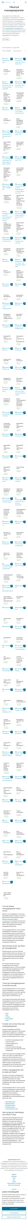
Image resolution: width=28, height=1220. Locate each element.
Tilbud (14, 1178)
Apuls (7, 1015)
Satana (7, 1020)
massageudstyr (5, 35)
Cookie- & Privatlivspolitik (14, 1185)
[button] (25, 2)
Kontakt (14, 1181)
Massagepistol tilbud (10, 1105)
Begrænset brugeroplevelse (14, 1217)
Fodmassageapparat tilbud (12, 1108)
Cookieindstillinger (14, 1212)
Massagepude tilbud (10, 1107)
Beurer (7, 1013)
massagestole (18, 28)
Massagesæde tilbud (10, 1101)
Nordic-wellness (9, 1018)
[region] (14, 1205)
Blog (14, 1179)
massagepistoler (9, 28)
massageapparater (6, 921)
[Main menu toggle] (13, 2)
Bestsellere (14, 1176)
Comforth (8, 1016)
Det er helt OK (14, 1208)
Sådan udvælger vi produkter (14, 1183)
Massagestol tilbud (10, 1103)
